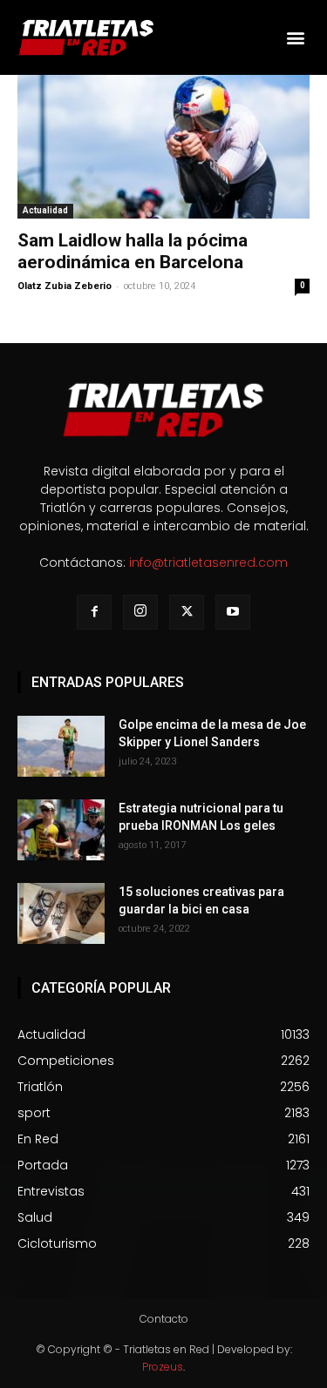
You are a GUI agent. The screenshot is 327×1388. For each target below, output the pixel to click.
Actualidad (45, 210)
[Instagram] (140, 612)
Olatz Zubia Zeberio (64, 286)
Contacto (164, 1318)
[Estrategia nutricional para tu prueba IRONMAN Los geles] (61, 829)
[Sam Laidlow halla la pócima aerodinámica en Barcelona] (163, 147)
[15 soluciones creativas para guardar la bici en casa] (61, 913)
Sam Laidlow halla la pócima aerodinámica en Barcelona (132, 251)
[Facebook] (94, 612)
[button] (295, 37)
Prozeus (162, 1366)
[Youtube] (232, 612)
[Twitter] (186, 612)
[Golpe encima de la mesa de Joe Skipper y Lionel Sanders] (61, 746)
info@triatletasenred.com (208, 562)
